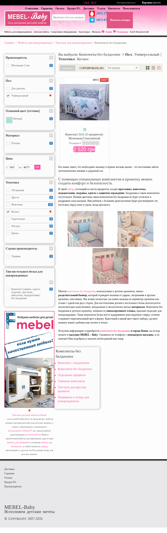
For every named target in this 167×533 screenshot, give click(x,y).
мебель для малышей (17, 442)
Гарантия (47, 8)
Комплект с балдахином (73, 363)
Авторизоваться (125, 2)
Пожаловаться (131, 8)
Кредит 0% (73, 8)
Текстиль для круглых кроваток (72, 389)
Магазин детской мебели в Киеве (29, 415)
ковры (44, 446)
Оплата (59, 8)
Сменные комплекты (71, 381)
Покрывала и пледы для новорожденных (73, 399)
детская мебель (33, 434)
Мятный (17, 118)
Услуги (101, 8)
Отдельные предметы (71, 375)
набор (70, 189)
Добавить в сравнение (62, 80)
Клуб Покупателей (139, 32)
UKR (86, 2)
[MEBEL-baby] (27, 25)
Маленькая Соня (20, 65)
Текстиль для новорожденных (73, 42)
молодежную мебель (19, 430)
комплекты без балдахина (81, 291)
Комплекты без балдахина (75, 369)
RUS (93, 2)
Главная (9, 42)
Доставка (88, 8)
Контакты (114, 8)
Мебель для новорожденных (35, 42)
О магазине (31, 8)
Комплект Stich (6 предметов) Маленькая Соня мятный (84, 136)
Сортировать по (92, 68)
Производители (12, 486)
